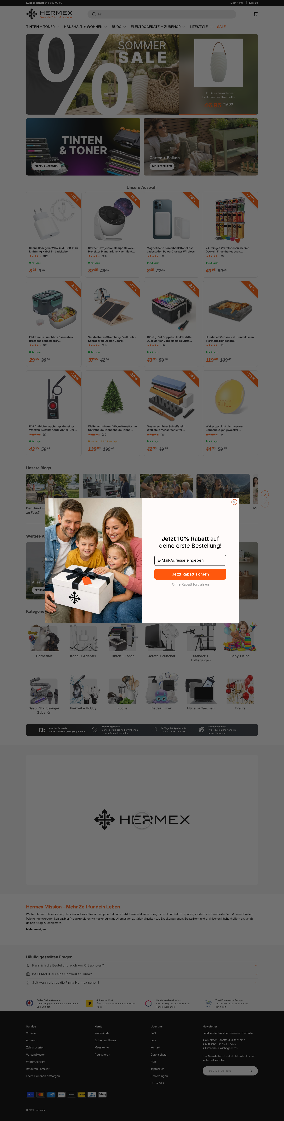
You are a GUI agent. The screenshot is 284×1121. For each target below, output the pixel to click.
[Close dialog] (234, 502)
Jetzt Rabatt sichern (190, 574)
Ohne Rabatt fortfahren (190, 584)
